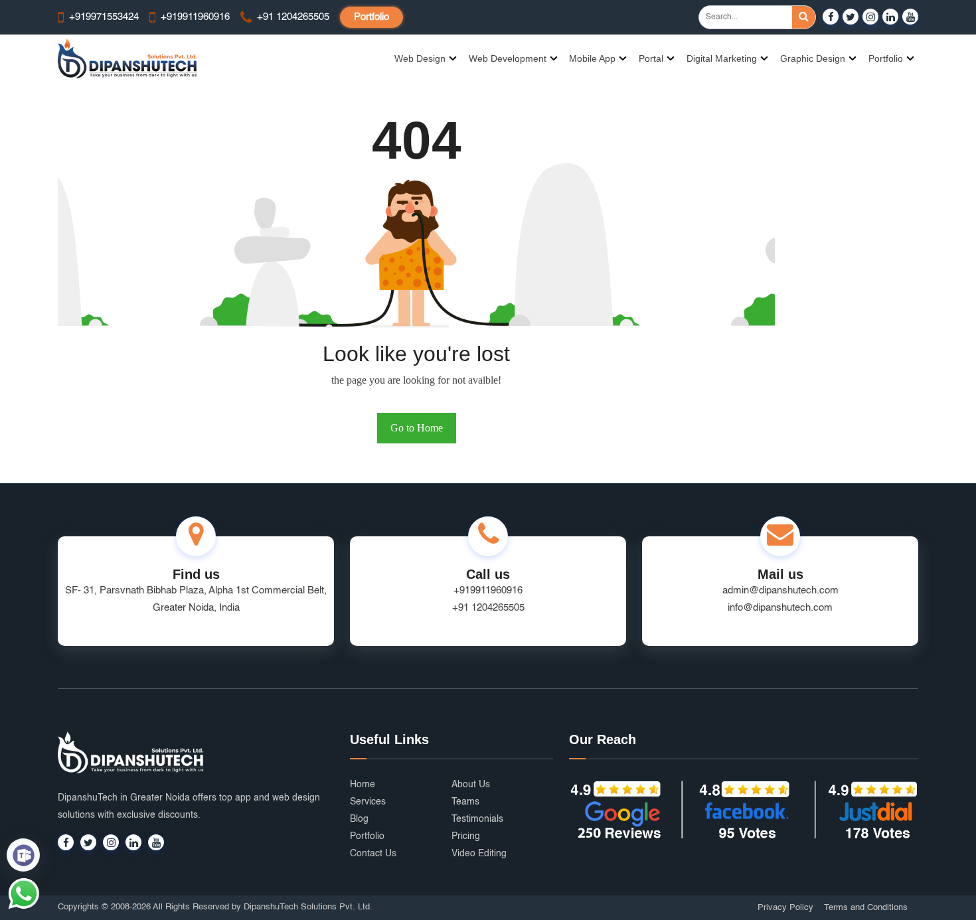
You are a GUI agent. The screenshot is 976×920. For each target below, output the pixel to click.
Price (614, 491)
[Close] (705, 270)
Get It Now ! (546, 491)
